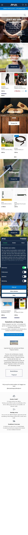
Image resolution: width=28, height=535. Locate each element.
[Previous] (3, 80)
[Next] (24, 80)
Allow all (14, 287)
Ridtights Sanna (4, 88)
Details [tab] (14, 242)
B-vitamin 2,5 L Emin (18, 312)
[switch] (24, 272)
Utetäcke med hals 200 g (6, 149)
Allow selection (14, 291)
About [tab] (23, 242)
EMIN (15, 310)
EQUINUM (3, 86)
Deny (14, 295)
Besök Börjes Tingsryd (14, 372)
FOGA (2, 202)
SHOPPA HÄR (21, 8)
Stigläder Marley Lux (18, 149)
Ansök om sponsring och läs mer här (14, 334)
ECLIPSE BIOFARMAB (6, 310)
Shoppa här (14, 66)
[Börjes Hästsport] (14, 5)
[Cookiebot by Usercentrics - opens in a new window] (20, 239)
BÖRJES (3, 148)
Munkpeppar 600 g (5, 312)
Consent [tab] (5, 242)
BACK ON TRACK (18, 86)
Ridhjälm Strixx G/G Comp (20, 88)
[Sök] (25, 15)
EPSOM (16, 148)
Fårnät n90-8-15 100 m (6, 203)
